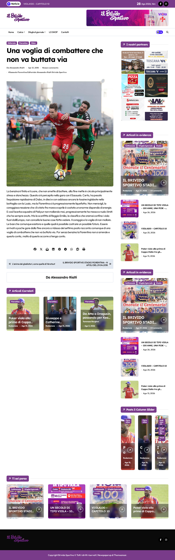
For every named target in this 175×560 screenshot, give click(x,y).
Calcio (20, 32)
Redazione (13, 326)
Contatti (65, 32)
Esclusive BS (66, 489)
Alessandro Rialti (64, 277)
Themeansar (120, 555)
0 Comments (156, 190)
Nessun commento (50, 68)
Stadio (158, 146)
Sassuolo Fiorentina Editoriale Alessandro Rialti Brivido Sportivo (38, 72)
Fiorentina (23, 43)
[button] (165, 442)
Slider (33, 43)
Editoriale (12, 43)
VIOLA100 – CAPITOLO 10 (154, 228)
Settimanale (130, 146)
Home (11, 32)
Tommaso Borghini (91, 321)
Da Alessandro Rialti (16, 68)
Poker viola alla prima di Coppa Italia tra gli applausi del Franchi (153, 252)
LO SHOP (53, 32)
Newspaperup (104, 555)
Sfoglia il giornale (36, 32)
